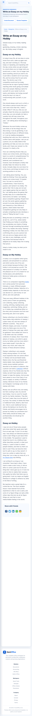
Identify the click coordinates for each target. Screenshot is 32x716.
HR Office (16, 671)
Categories (11, 29)
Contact (16, 697)
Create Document (9, 20)
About (16, 695)
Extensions (16, 688)
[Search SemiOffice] (28, 3)
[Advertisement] (16, 581)
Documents (16, 667)
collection (19, 368)
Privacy (16, 700)
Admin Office (16, 674)
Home (5, 29)
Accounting (16, 669)
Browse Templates (22, 20)
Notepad (16, 683)
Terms (16, 702)
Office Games (16, 686)
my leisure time (8, 457)
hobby (27, 282)
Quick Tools (16, 681)
